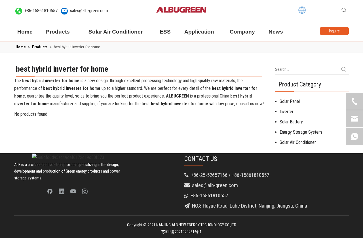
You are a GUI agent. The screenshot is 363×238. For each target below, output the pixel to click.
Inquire (334, 31)
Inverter (287, 111)
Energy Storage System (301, 132)
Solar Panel (290, 101)
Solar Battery (291, 122)
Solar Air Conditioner (298, 142)
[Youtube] (73, 191)
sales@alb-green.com (89, 10)
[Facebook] (49, 191)
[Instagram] (84, 191)
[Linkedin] (61, 191)
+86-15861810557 (41, 10)
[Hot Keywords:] (344, 10)
